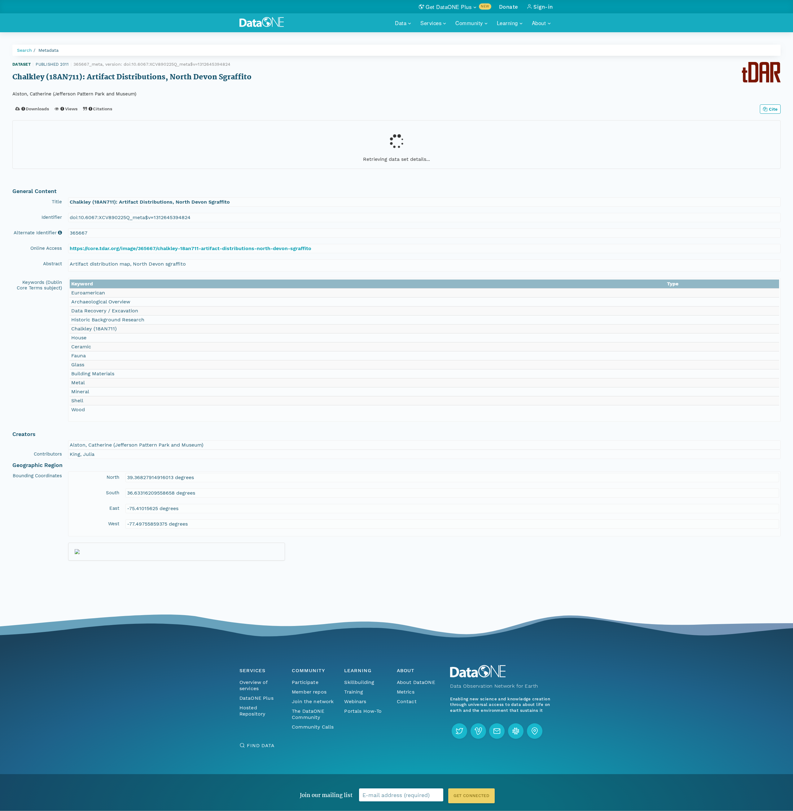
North (113, 477)
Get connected (471, 795)
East (114, 508)
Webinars (355, 701)
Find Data (260, 745)
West (113, 524)
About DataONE (416, 682)
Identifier (52, 217)
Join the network (313, 701)
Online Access (46, 248)
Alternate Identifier (35, 233)
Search (24, 50)
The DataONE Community (308, 714)
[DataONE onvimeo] (478, 731)
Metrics (405, 692)
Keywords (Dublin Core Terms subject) (39, 285)
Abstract (52, 264)
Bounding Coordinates (37, 475)
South (112, 493)
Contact (407, 701)
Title (57, 202)
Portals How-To (363, 711)
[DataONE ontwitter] (459, 731)
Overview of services (253, 685)
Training (353, 692)
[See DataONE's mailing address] (534, 731)
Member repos (309, 692)
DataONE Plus (256, 698)
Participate (305, 682)
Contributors (48, 454)
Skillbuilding (359, 682)
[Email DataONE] (497, 731)
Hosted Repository (252, 711)
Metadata (48, 50)
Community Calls (313, 727)
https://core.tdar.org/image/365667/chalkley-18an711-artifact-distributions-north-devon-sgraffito (190, 248)
